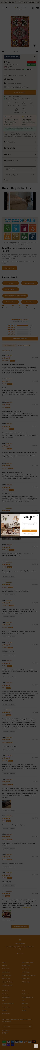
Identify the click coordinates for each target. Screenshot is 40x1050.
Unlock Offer (29, 530)
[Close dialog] (38, 515)
